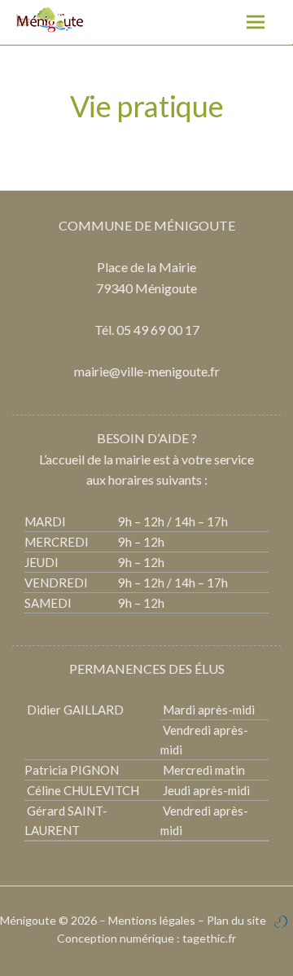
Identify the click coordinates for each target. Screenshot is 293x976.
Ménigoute (29, 920)
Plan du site (236, 920)
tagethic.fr (209, 938)
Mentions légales (151, 920)
